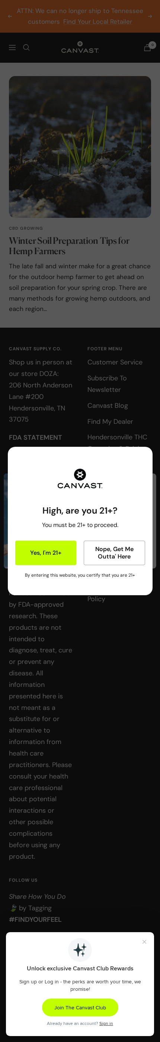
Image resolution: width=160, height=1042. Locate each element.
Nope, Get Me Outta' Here (114, 552)
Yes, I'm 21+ (45, 553)
